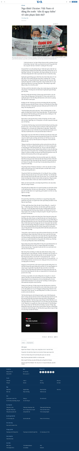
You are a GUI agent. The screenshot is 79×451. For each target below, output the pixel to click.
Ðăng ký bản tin (9, 371)
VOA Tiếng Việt (24, 18)
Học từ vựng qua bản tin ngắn (29, 409)
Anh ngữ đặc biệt (26, 411)
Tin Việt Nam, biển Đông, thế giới (13, 400)
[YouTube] (70, 2)
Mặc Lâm (8, 391)
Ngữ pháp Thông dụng (10, 409)
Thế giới (8, 382)
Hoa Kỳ (24, 382)
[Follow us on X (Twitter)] (43, 372)
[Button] (55, 24)
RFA (41, 445)
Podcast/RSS (8, 374)
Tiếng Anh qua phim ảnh (11, 411)
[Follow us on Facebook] (41, 372)
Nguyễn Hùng (26, 389)
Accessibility (25, 447)
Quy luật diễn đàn (26, 418)
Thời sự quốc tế (26, 374)
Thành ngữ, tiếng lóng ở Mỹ (28, 407)
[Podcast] (51, 372)
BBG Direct (8, 445)
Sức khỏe (59, 382)
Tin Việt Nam (25, 371)
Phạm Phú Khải (43, 389)
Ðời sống (42, 382)
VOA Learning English (44, 411)
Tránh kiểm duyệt (9, 438)
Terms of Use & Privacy (45, 418)
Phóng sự (25, 398)
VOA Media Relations (27, 445)
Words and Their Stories (45, 409)
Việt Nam (23, 5)
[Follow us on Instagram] (48, 372)
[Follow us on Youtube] (46, 372)
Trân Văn (59, 389)
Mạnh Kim (8, 389)
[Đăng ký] (53, 372)
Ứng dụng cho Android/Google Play (30, 432)
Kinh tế (41, 380)
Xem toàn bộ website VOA (11, 425)
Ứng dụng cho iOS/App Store (12, 432)
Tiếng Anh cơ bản (9, 407)
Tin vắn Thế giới (26, 400)
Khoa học (59, 380)
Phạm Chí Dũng (26, 391)
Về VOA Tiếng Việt (10, 418)
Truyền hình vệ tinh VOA (11, 398)
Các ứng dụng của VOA (44, 432)
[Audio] (66, 2)
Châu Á (24, 380)
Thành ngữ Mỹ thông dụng (45, 407)
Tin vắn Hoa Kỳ (43, 398)
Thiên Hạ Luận (43, 391)
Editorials (42, 447)
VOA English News (10, 447)
